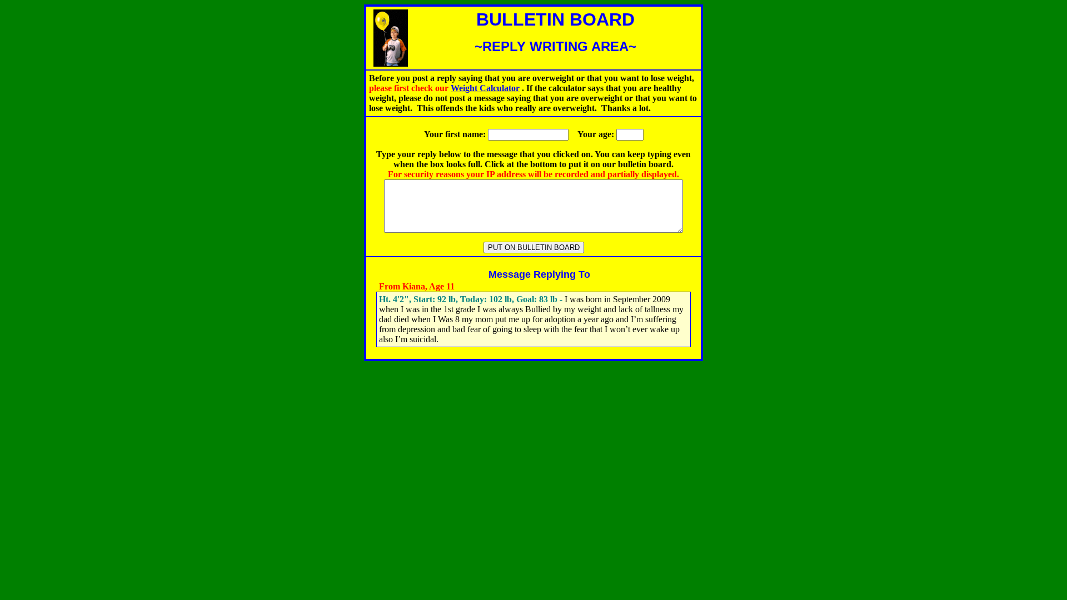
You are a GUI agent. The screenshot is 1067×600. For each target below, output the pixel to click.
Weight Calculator (485, 88)
